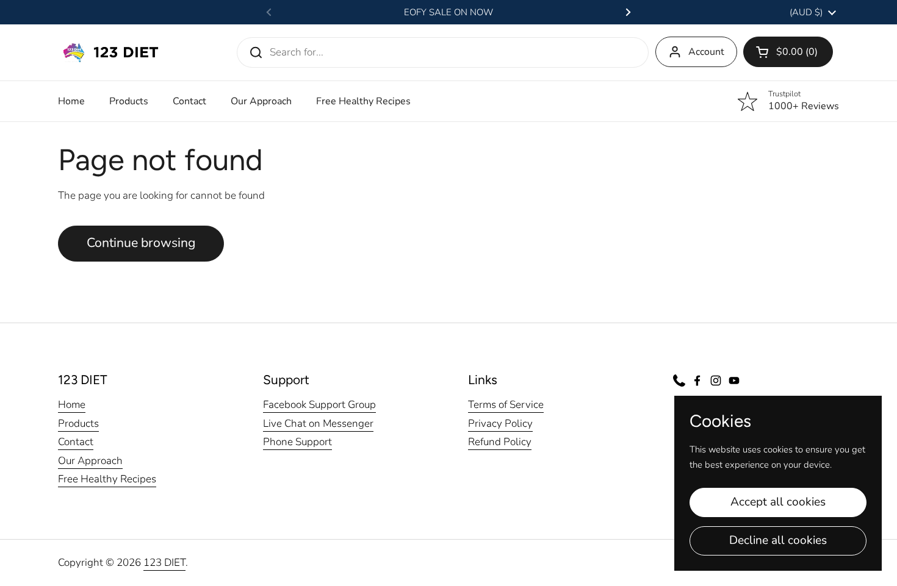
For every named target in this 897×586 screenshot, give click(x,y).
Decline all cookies (778, 540)
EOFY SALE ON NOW (448, 12)
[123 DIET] (110, 52)
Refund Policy (499, 442)
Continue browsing (141, 243)
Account (706, 52)
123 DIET (164, 563)
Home (71, 405)
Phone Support (297, 442)
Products (78, 423)
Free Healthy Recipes (107, 479)
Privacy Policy (500, 423)
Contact (75, 442)
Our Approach (90, 461)
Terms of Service (506, 405)
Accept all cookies (778, 502)
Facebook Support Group (319, 405)
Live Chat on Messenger (318, 423)
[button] (788, 52)
